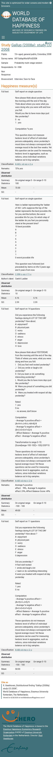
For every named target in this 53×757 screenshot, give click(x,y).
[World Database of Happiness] (6, 21)
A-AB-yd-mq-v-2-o (23, 650)
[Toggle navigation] (3, 37)
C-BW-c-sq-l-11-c (23, 274)
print (49, 43)
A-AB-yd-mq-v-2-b (23, 481)
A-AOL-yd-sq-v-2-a (24, 164)
